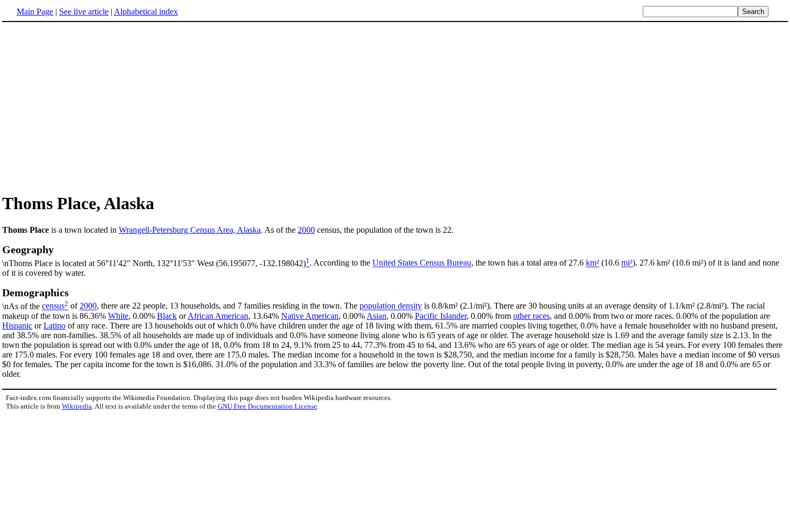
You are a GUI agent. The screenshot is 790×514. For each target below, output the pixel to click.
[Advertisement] (395, 107)
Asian (376, 315)
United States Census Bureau (421, 263)
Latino (55, 325)
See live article (84, 11)
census (53, 306)
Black (167, 315)
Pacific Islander (440, 315)
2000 (306, 229)
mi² (627, 263)
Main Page (35, 11)
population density (391, 306)
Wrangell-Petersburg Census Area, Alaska (190, 229)
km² (592, 263)
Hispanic (17, 325)
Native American (310, 315)
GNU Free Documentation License (267, 406)
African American (218, 315)
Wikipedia (77, 406)
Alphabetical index (146, 11)
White (118, 315)
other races (531, 315)
